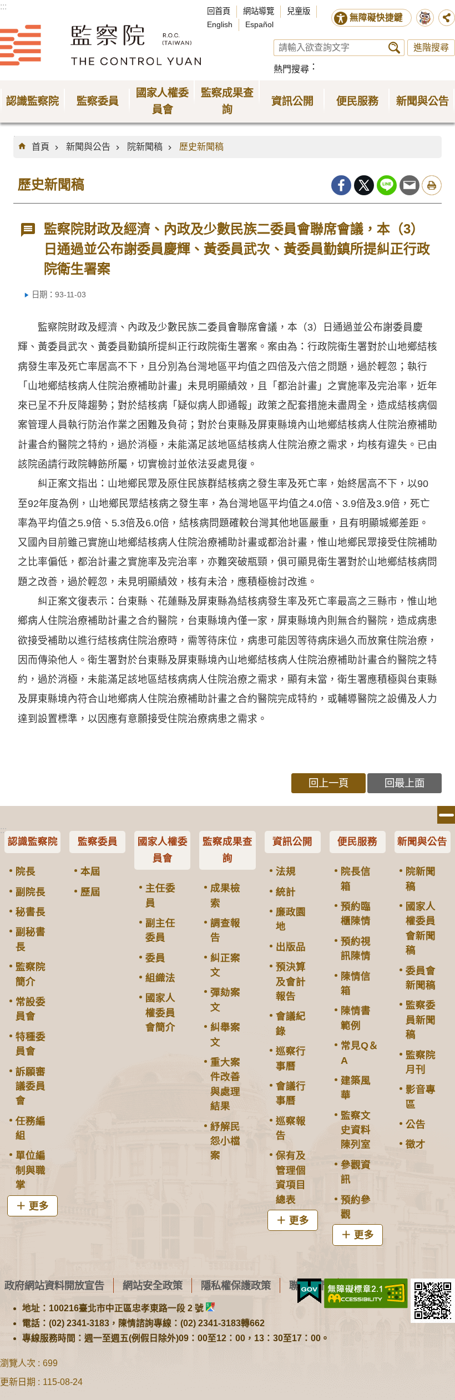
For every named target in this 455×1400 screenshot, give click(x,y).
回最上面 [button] (404, 783)
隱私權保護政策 (236, 1285)
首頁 (40, 146)
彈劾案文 (225, 999)
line (387, 185)
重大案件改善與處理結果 (225, 1084)
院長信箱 (356, 878)
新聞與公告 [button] (422, 101)
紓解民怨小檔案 (225, 1141)
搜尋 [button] (394, 47)
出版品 (291, 946)
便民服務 (357, 841)
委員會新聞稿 (421, 978)
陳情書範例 (356, 1018)
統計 (286, 891)
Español (259, 24)
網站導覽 (258, 11)
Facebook (341, 185)
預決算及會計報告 (291, 981)
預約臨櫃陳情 (356, 913)
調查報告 (225, 930)
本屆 (90, 871)
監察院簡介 (31, 974)
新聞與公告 (88, 146)
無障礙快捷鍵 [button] (376, 17)
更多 (39, 1205)
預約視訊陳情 (356, 948)
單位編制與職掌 (31, 1170)
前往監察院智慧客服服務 (425, 18)
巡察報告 (291, 1128)
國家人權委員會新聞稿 (421, 928)
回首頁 (218, 11)
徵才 (416, 1144)
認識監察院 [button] (32, 101)
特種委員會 (31, 1044)
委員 (155, 957)
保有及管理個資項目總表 (291, 1177)
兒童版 (298, 11)
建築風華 (356, 1087)
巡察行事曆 (291, 1058)
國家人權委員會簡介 (160, 1012)
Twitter (364, 185)
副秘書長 (31, 939)
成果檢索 (225, 895)
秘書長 (31, 911)
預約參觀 (356, 1207)
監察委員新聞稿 (421, 1020)
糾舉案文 (225, 1034)
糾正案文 (225, 965)
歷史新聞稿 (201, 146)
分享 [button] (446, 17)
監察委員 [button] (98, 101)
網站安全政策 (153, 1285)
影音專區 (421, 1096)
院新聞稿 (145, 146)
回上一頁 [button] (328, 783)
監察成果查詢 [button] (227, 101)
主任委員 (160, 895)
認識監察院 (33, 841)
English (219, 24)
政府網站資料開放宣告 (54, 1285)
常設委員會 (31, 1009)
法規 (286, 871)
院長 (26, 871)
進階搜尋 (431, 47)
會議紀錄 (291, 1023)
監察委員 (98, 841)
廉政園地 (291, 919)
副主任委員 (160, 930)
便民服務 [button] (357, 101)
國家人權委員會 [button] (162, 101)
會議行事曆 (291, 1093)
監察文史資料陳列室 (356, 1130)
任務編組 (31, 1128)
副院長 (31, 891)
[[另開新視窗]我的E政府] (309, 1291)
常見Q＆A (359, 1053)
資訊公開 (292, 841)
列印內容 (432, 185)
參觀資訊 (356, 1172)
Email (409, 185)
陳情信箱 (356, 983)
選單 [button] (446, 815)
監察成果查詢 (227, 850)
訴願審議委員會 (31, 1086)
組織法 (160, 977)
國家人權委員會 (163, 850)
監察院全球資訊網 (100, 45)
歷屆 (90, 891)
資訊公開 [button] (292, 101)
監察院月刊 (421, 1062)
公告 (416, 1124)
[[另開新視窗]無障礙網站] (366, 1293)
